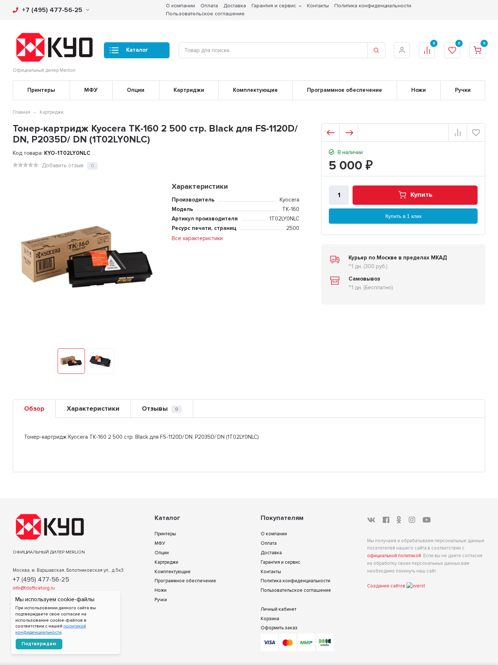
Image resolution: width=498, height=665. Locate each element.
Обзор (34, 408)
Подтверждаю (39, 644)
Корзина (270, 619)
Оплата (269, 543)
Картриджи (189, 90)
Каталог (137, 50)
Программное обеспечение (344, 90)
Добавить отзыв (62, 165)
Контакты (271, 572)
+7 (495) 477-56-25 (52, 10)
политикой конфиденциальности (50, 629)
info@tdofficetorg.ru (34, 588)
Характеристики (93, 408)
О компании (274, 534)
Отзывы (160, 408)
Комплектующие (255, 90)
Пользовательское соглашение (205, 14)
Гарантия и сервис (280, 562)
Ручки (463, 90)
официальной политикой (394, 556)
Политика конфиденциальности (295, 581)
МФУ (91, 90)
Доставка (271, 553)
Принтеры (41, 90)
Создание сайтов (386, 586)
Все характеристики (197, 238)
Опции (135, 90)
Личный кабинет (278, 609)
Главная (21, 112)
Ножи (418, 90)
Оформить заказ (279, 628)
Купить (421, 195)
